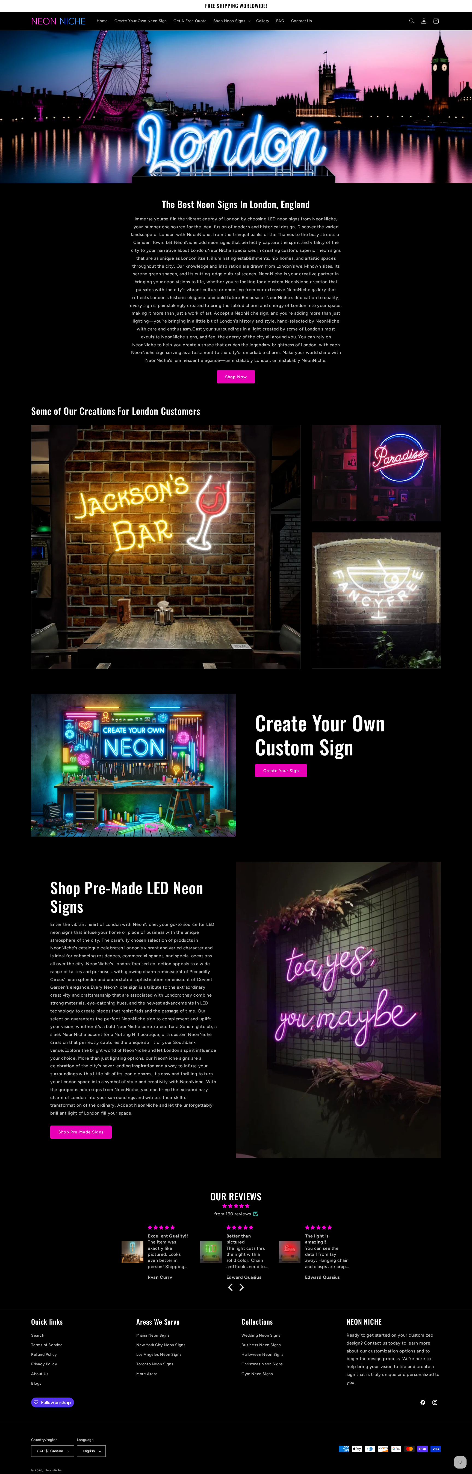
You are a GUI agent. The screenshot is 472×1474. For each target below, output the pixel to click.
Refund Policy (44, 1354)
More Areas (147, 1374)
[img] (236, 1206)
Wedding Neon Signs (261, 1335)
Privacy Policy (44, 1364)
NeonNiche (53, 1470)
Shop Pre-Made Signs (81, 1132)
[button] (231, 21)
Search (38, 1335)
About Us (40, 1374)
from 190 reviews (232, 1213)
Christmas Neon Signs (262, 1364)
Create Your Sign (281, 770)
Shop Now (236, 376)
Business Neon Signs (261, 1345)
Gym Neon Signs (257, 1374)
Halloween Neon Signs (262, 1354)
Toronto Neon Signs (154, 1364)
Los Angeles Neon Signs (159, 1354)
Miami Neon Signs (153, 1335)
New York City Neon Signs (160, 1345)
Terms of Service (47, 1345)
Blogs (36, 1383)
